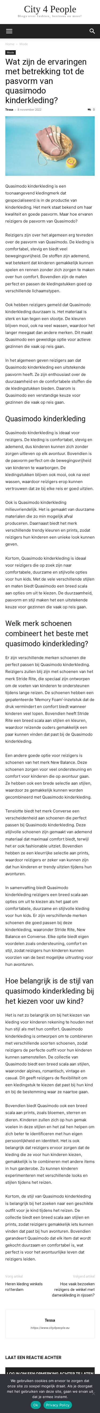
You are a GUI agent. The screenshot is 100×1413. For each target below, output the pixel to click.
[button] (9, 31)
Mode (23, 44)
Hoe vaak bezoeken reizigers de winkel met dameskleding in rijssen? (73, 1290)
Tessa (9, 109)
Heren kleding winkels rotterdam (24, 1287)
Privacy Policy (58, 1405)
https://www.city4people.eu (50, 1328)
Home (9, 44)
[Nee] (93, 1393)
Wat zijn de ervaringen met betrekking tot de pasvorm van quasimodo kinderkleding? (46, 81)
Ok (35, 1405)
